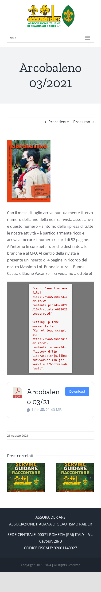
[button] (10, 477)
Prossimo (81, 121)
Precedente (58, 121)
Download (77, 391)
